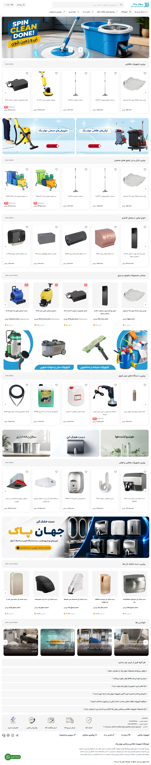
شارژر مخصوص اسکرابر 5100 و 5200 (16, 100)
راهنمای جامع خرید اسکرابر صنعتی (97, 648)
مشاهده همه (9, 64)
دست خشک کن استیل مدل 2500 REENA (134, 500)
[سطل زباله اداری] (26, 443)
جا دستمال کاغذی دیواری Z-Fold (16, 254)
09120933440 (132, 724)
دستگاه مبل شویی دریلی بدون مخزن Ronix (105, 413)
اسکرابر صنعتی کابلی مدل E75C (46, 311)
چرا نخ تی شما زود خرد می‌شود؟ (134, 648)
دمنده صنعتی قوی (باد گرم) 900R (16, 311)
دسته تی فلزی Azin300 (75, 100)
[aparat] (8, 736)
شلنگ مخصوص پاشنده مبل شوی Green (16, 412)
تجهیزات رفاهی (143, 735)
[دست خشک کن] (76, 443)
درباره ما (124, 735)
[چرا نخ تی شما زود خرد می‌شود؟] (131, 642)
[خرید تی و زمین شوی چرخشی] (75, 37)
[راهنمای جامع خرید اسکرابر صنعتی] (94, 642)
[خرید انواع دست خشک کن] (75, 537)
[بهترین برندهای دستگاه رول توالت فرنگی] (21, 642)
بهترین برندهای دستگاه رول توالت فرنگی (23, 650)
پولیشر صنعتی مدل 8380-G (46, 100)
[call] (4, 736)
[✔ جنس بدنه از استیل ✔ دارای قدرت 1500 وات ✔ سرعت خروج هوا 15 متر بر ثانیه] (134, 584)
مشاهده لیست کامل (11, 275)
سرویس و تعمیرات (55, 12)
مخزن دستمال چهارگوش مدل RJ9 (46, 254)
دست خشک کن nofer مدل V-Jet (16, 599)
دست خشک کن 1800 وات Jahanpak (46, 599)
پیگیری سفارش (88, 735)
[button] (80, 54)
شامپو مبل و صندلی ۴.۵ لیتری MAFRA (46, 412)
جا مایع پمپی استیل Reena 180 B (75, 499)
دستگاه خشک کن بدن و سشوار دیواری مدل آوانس (46, 500)
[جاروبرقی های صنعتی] (38, 136)
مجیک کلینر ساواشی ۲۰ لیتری (75, 412)
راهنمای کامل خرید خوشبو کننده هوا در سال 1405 (58, 650)
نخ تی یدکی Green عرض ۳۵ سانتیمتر (134, 100)
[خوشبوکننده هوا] (125, 443)
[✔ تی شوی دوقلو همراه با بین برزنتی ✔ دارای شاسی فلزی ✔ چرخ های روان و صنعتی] (16, 180)
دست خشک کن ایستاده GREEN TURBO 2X (105, 601)
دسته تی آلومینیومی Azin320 (105, 100)
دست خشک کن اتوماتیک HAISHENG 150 (134, 601)
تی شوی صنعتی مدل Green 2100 (46, 196)
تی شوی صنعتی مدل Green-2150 (16, 196)
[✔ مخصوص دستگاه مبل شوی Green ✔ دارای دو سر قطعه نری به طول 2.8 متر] (16, 395)
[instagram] (13, 736)
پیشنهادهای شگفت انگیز (106, 12)
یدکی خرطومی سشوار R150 (105, 499)
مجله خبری (72, 12)
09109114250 (133, 721)
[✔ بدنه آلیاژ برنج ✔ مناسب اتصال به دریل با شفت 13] (134, 395)
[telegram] (17, 736)
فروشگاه (124, 12)
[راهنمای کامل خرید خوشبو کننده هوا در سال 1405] (57, 642)
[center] (121, 4)
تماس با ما (86, 12)
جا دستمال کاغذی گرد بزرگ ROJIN (75, 254)
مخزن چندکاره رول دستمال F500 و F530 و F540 (134, 255)
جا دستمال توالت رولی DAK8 (105, 254)
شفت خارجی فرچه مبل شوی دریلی (134, 412)
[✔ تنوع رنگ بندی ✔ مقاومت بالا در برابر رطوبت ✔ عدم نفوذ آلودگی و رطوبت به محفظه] (46, 237)
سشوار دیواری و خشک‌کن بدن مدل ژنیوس (16, 500)
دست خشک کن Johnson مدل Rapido (75, 599)
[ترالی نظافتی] (112, 136)
